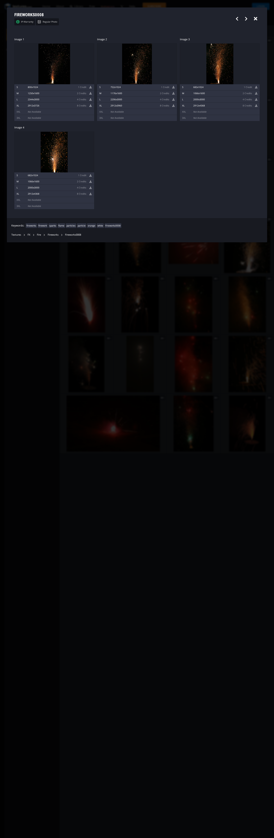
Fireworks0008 (113, 225)
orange (91, 225)
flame (61, 225)
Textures (16, 234)
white (100, 225)
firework (42, 225)
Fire (39, 234)
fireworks (31, 225)
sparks (52, 225)
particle (82, 225)
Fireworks (53, 234)
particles (71, 225)
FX (29, 234)
